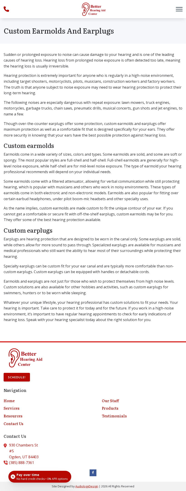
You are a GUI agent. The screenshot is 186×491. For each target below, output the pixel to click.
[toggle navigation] (179, 9)
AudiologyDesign (86, 486)
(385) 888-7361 (21, 462)
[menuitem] (44, 401)
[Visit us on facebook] (93, 472)
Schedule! (17, 377)
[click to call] (6, 9)
